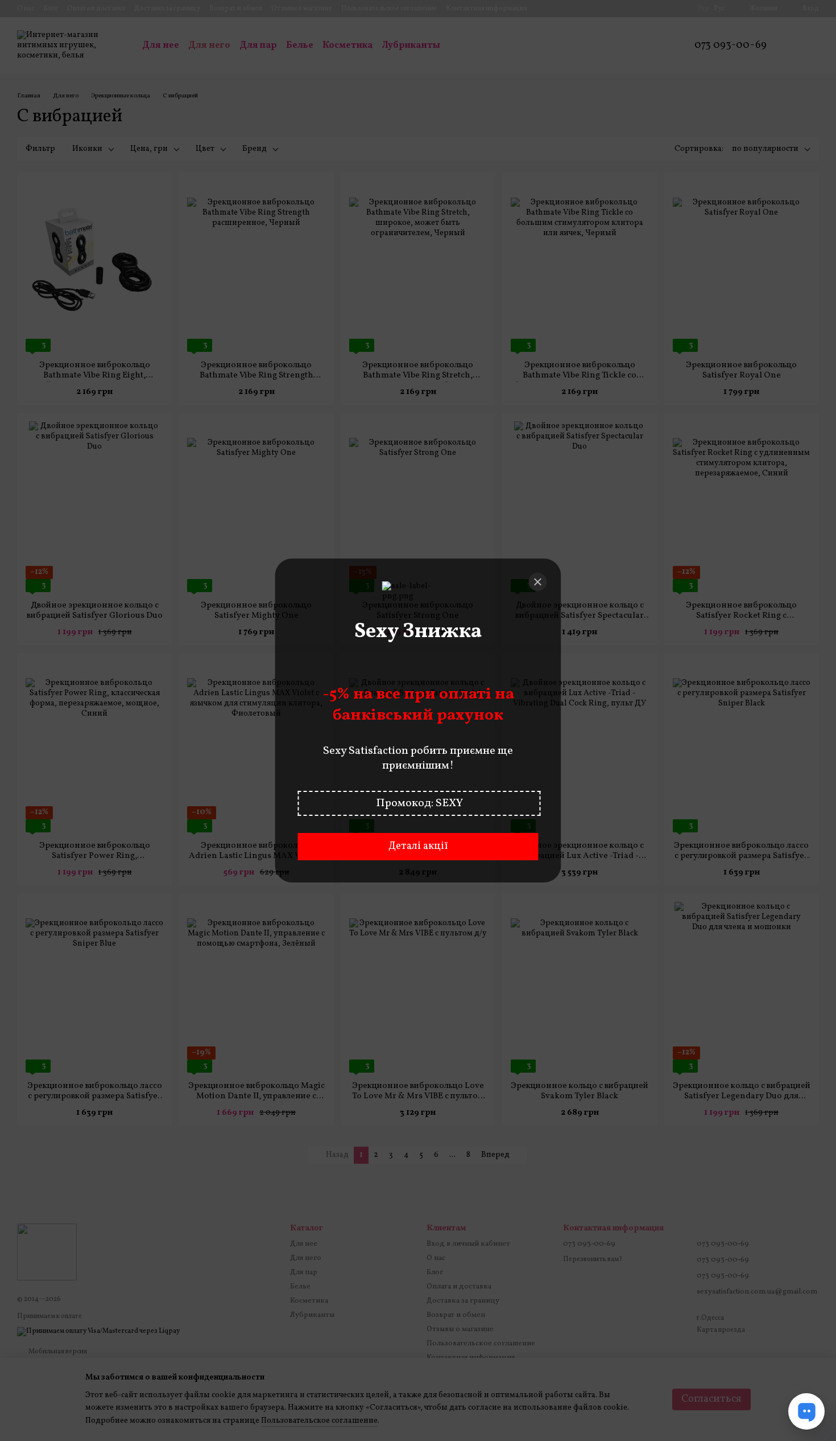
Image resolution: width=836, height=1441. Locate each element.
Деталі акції (418, 846)
